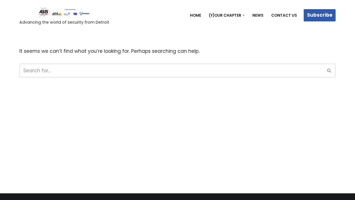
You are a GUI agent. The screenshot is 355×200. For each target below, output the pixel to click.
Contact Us (284, 15)
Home (195, 15)
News (257, 15)
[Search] (329, 71)
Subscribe (319, 15)
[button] (244, 15)
